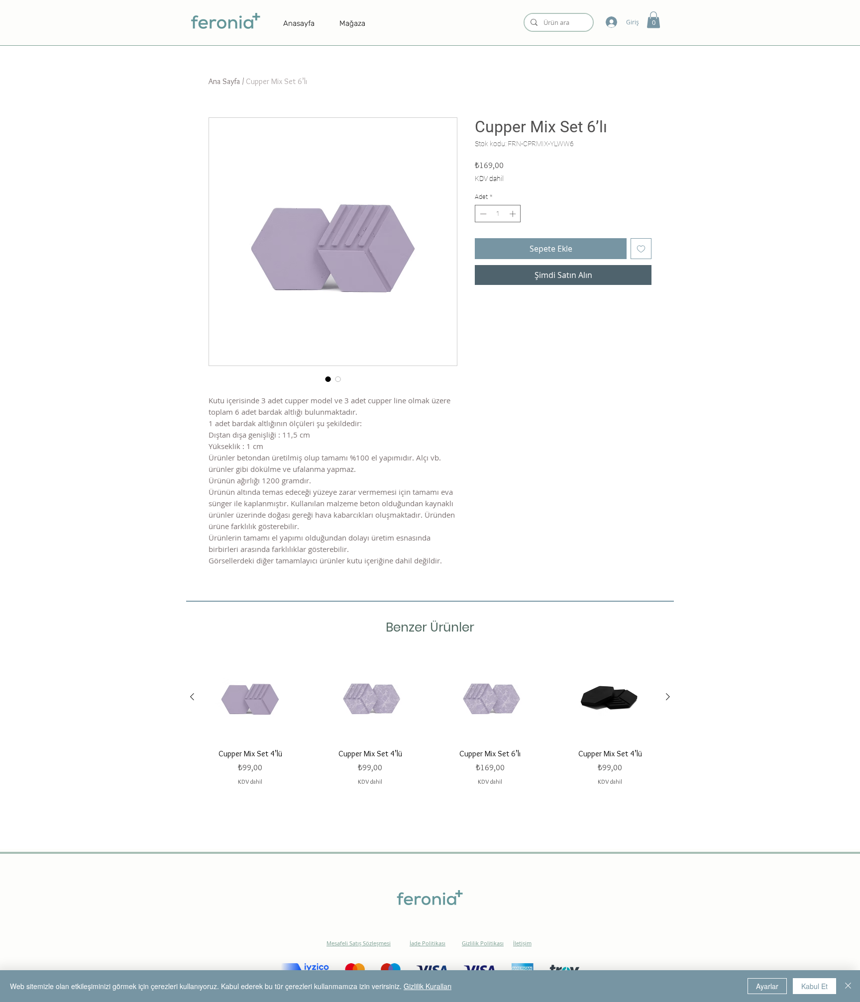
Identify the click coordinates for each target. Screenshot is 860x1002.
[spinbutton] (498, 213)
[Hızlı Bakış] (250, 696)
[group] (430, 719)
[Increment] (514, 213)
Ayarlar (767, 986)
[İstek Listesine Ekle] (641, 248)
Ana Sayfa (224, 81)
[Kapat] (848, 986)
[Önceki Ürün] (192, 697)
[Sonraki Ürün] (668, 697)
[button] (653, 19)
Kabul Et (814, 986)
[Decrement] (482, 213)
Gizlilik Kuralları (427, 986)
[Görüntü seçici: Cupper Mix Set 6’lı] (328, 379)
